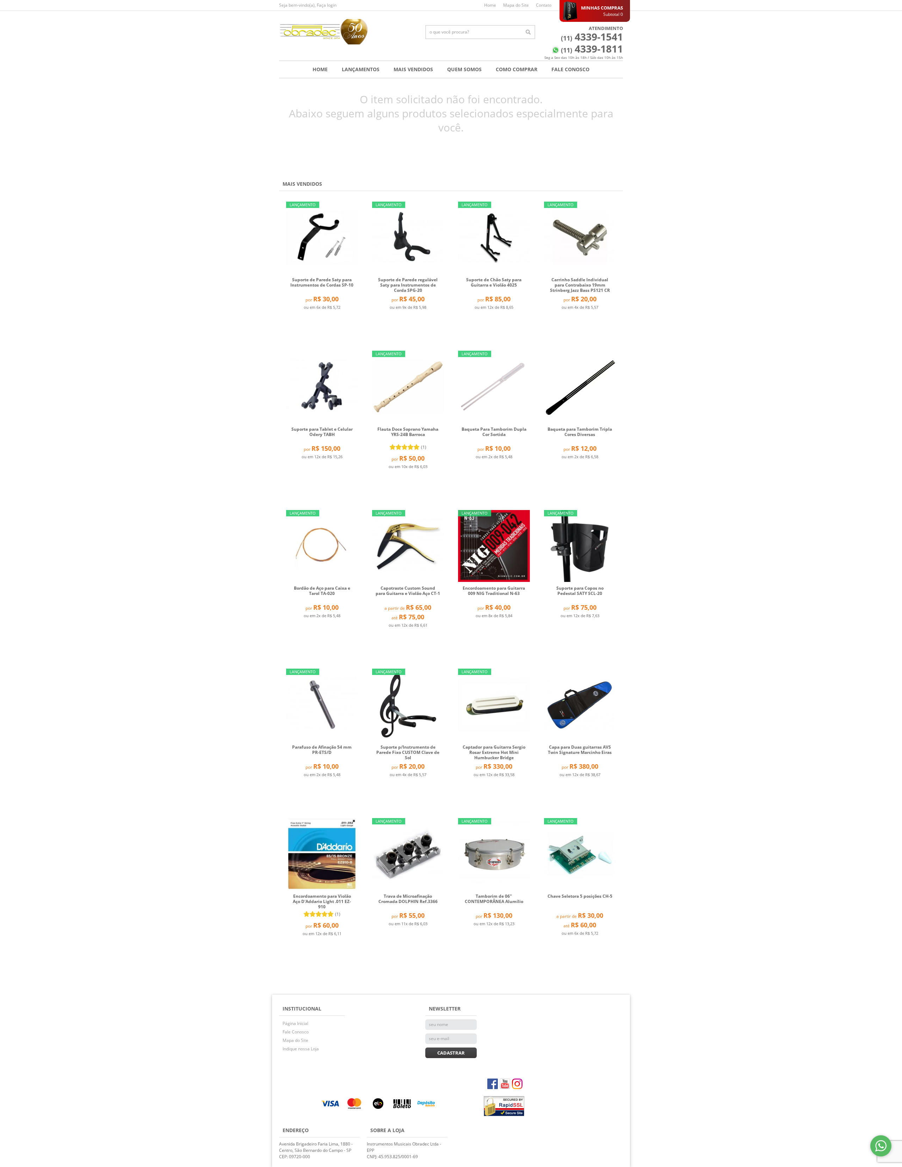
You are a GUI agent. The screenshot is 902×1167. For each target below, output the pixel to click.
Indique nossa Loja (301, 1049)
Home (490, 5)
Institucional (302, 1008)
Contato (543, 5)
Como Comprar (516, 69)
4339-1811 (592, 48)
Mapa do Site (516, 5)
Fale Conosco (570, 69)
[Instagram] (517, 1084)
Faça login (326, 5)
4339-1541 (592, 36)
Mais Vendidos (413, 69)
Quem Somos (464, 69)
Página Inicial (295, 1023)
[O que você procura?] (528, 32)
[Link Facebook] (492, 1084)
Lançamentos (360, 69)
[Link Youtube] (505, 1084)
